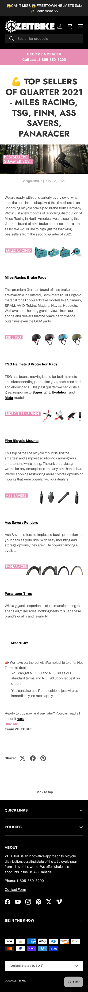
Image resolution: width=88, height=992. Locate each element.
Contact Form (15, 889)
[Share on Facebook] (33, 758)
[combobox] (44, 38)
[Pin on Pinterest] (43, 758)
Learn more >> (46, 11)
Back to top (44, 792)
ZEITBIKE (19, 980)
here (20, 719)
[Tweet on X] (22, 758)
